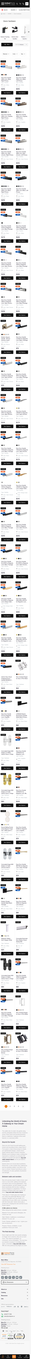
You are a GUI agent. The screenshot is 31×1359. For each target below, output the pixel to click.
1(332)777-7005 (8, 1314)
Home (4, 13)
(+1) (23, 75)
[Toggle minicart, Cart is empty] (20, 3)
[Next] (23, 1106)
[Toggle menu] (26, 3)
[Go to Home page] (8, 3)
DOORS (10, 13)
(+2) (8, 334)
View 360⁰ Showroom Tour (8, 1264)
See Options (7, 92)
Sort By (17, 44)
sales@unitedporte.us (9, 1316)
